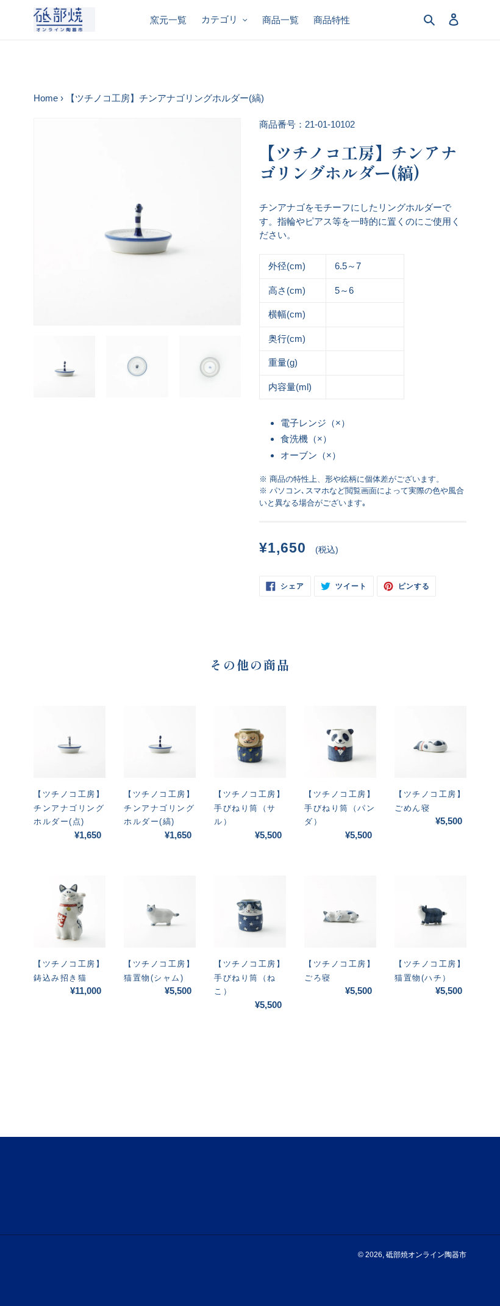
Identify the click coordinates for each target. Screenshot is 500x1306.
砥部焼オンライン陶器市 (426, 1254)
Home (46, 98)
